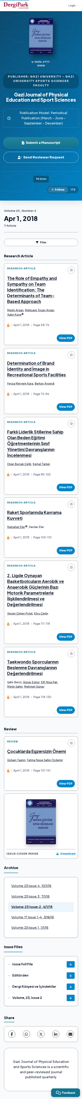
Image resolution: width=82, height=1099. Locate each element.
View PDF (65, 338)
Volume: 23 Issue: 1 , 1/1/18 (29, 928)
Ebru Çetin (41, 613)
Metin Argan (15, 310)
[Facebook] (11, 1034)
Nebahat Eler (16, 527)
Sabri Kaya (14, 314)
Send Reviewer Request (43, 157)
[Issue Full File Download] (71, 964)
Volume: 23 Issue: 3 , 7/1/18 (30, 896)
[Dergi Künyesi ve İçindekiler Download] (71, 987)
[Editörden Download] (71, 975)
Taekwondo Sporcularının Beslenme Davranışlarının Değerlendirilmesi (33, 667)
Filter (43, 242)
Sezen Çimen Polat (20, 613)
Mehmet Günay (34, 686)
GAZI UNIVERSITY (45, 76)
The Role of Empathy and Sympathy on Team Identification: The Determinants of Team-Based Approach (32, 289)
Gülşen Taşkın (16, 760)
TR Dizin (41, 179)
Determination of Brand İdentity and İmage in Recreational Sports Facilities (36, 368)
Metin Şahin (15, 686)
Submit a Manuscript (43, 143)
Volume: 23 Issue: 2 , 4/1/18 (32, 907)
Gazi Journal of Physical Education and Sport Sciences (41, 97)
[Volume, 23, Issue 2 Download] (71, 998)
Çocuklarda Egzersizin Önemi (36, 751)
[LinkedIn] (55, 1034)
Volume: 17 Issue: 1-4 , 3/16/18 (32, 917)
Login (72, 5)
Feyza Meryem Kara (20, 383)
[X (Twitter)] (41, 1034)
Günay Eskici (31, 682)
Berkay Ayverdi (44, 383)
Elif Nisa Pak (49, 682)
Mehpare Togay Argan (39, 310)
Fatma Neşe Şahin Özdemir (45, 760)
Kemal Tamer (41, 464)
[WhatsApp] (26, 1034)
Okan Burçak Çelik (19, 464)
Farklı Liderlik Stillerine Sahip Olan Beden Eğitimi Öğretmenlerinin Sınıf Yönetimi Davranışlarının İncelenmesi (35, 443)
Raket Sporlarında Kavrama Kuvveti (34, 515)
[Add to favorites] (71, 270)
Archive (11, 868)
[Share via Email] (70, 1034)
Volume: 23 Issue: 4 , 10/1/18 (31, 886)
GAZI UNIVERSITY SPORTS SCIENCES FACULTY (43, 81)
